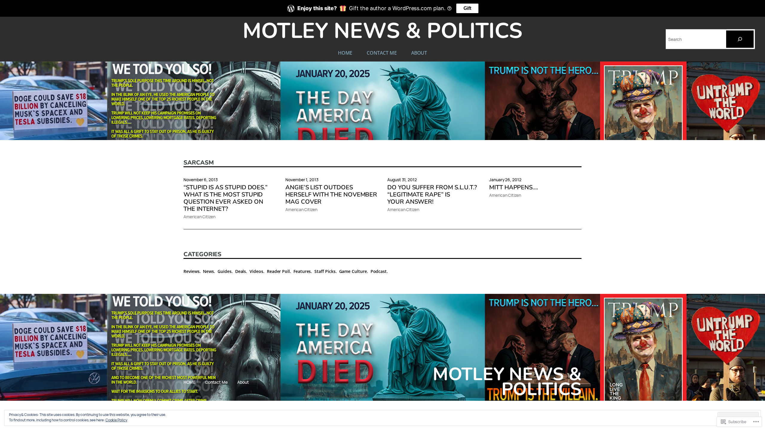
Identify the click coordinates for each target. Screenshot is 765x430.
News (208, 271)
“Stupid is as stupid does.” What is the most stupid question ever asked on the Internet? (225, 198)
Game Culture (353, 271)
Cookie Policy (116, 420)
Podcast (379, 271)
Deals (240, 271)
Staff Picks (324, 271)
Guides (225, 271)
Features (302, 271)
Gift (467, 8)
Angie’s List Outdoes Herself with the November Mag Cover (331, 194)
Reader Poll (278, 271)
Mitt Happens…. (513, 187)
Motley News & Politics (382, 30)
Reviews (191, 271)
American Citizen (199, 216)
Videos (256, 271)
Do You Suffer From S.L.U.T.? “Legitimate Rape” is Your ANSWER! (432, 194)
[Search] (740, 39)
